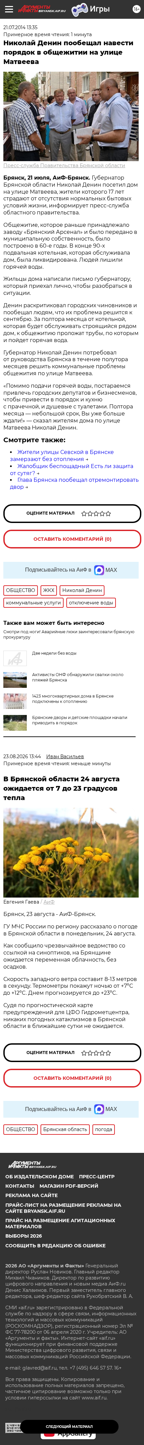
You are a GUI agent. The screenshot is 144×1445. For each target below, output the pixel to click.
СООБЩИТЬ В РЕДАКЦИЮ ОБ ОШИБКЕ (55, 1246)
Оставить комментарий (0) (72, 539)
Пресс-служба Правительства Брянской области (64, 165)
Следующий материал (69, 1427)
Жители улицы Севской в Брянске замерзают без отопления (62, 455)
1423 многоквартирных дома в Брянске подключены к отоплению (73, 699)
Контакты (19, 1186)
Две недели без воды (54, 653)
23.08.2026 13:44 (22, 756)
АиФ (49, 902)
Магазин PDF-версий (69, 1186)
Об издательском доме (39, 1177)
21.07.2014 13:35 (20, 27)
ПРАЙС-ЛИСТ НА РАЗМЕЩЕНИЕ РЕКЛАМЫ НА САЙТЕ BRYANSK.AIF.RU (63, 1208)
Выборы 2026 (23, 1236)
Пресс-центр (97, 1177)
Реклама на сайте (31, 1195)
